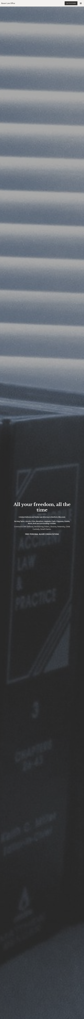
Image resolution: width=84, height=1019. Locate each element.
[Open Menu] (81, 3)
